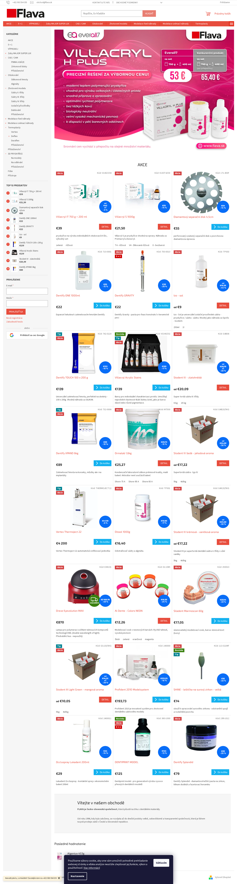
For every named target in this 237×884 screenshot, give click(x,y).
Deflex (14, 136)
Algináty (15, 84)
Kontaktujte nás (101, 2)
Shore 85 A (147, 481)
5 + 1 (10, 44)
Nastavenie (77, 876)
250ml (176, 327)
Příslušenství (17, 70)
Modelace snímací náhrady (21, 123)
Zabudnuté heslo (14, 321)
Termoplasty (14, 127)
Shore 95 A (134, 481)
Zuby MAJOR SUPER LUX (19, 53)
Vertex (14, 132)
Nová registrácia (14, 318)
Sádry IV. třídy (17, 101)
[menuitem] (9, 23)
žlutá (117, 639)
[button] (67, 91)
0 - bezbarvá (158, 245)
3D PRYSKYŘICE (15, 153)
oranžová (137, 639)
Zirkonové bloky (19, 66)
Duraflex (15, 140)
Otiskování (13, 75)
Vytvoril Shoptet (223, 877)
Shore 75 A (120, 481)
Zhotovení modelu (17, 88)
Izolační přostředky (20, 105)
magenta (149, 639)
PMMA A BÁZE (17, 62)
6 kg (176, 403)
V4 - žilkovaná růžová (139, 245)
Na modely (16, 158)
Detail (105, 226)
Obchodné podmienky (127, 2)
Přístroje (12, 175)
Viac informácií (92, 868)
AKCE (10, 40)
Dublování (16, 110)
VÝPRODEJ (13, 49)
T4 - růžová (120, 245)
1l (183, 327)
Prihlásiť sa (16, 311)
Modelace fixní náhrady (19, 118)
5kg (175, 481)
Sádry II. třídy (17, 92)
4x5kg (183, 481)
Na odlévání (16, 162)
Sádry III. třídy (17, 97)
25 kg (183, 403)
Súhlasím (161, 863)
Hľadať (149, 13)
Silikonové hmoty (19, 79)
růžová (69, 245)
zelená (59, 245)
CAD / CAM (13, 57)
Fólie (10, 171)
